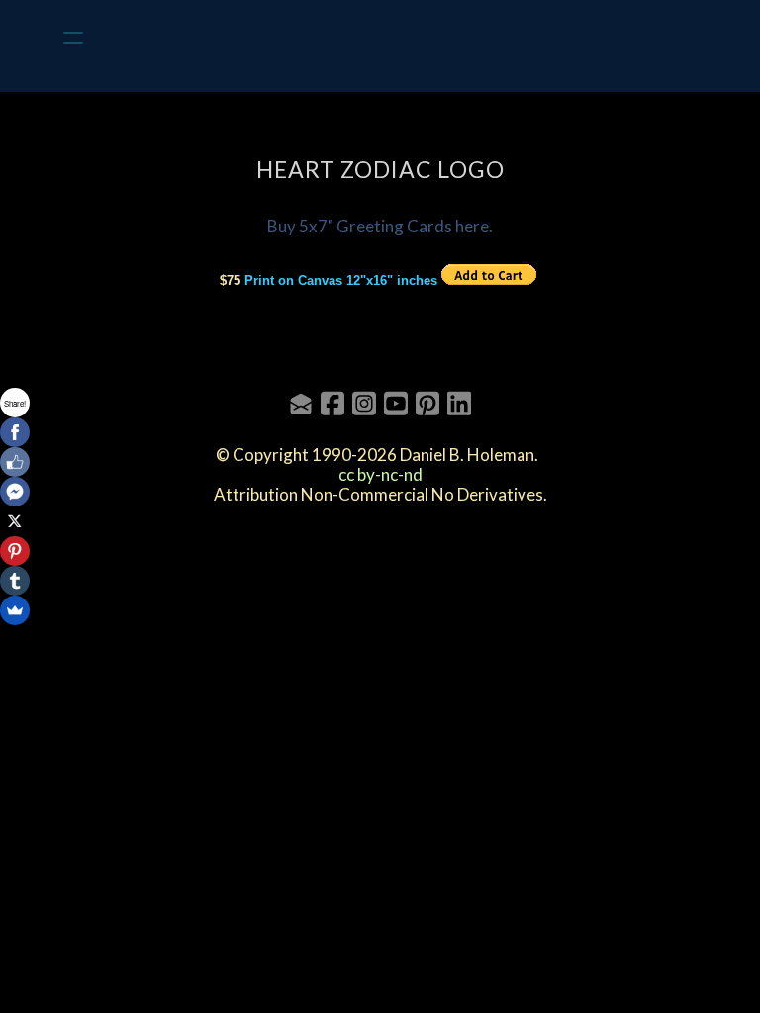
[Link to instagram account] (364, 403)
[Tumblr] (15, 581)
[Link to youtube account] (396, 403)
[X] (15, 521)
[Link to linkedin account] (459, 403)
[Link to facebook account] (332, 403)
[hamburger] (73, 37)
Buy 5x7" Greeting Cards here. (380, 226)
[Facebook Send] (15, 491)
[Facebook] (15, 432)
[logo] (405, 37)
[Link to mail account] (301, 403)
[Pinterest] (15, 551)
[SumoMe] (15, 610)
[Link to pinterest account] (427, 403)
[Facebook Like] (15, 462)
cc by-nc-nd (380, 474)
